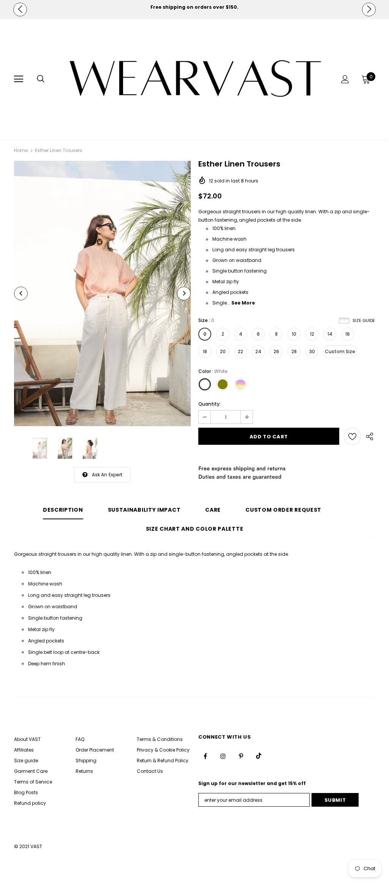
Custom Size (340, 351)
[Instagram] (223, 756)
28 (294, 351)
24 (258, 351)
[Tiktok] (259, 756)
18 (205, 351)
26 (276, 351)
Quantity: (209, 404)
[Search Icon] (40, 79)
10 (294, 334)
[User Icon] (345, 79)
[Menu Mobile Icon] (18, 79)
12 (312, 334)
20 (223, 351)
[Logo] (195, 78)
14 (329, 334)
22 (240, 351)
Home (21, 150)
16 (347, 334)
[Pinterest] (241, 756)
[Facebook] (205, 756)
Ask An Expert (107, 474)
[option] (194, 7)
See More (243, 303)
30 (312, 351)
